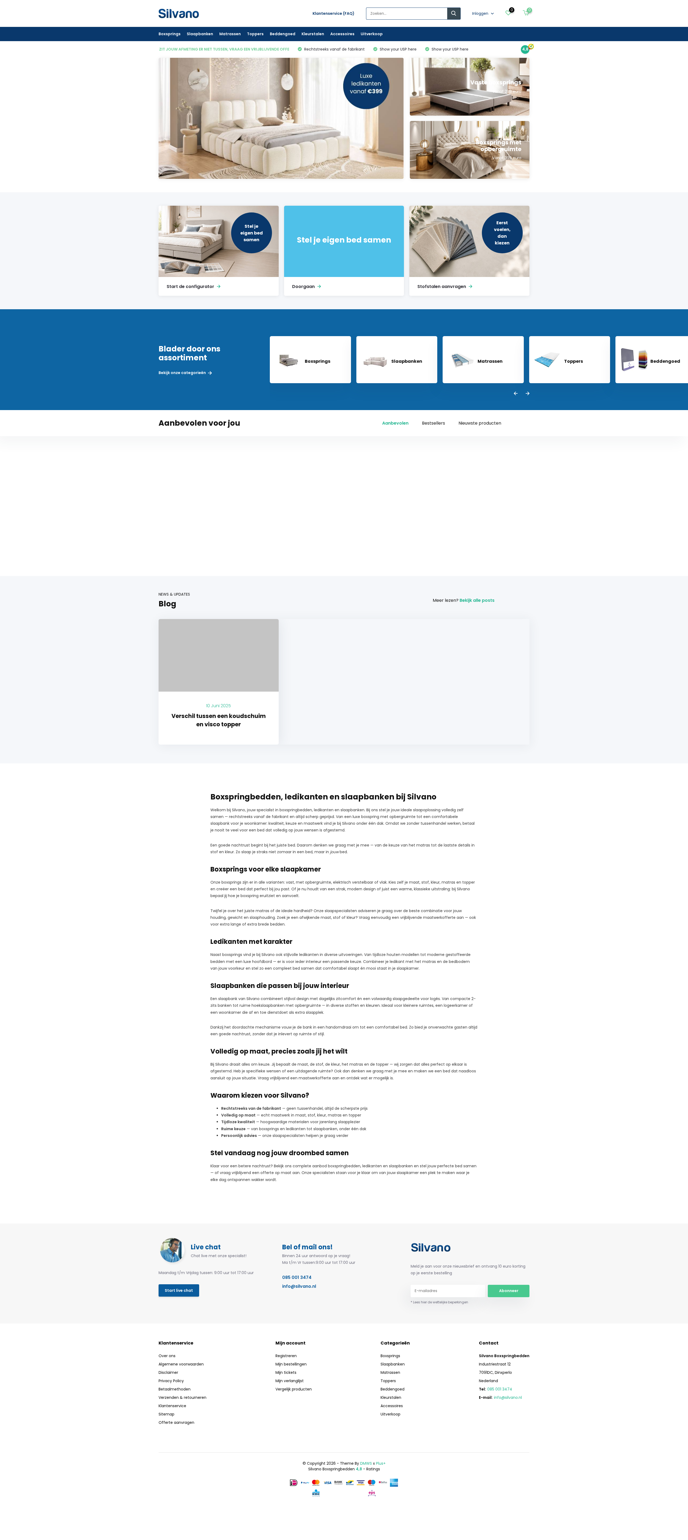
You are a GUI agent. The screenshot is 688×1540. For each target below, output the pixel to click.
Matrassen (230, 34)
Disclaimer (168, 1372)
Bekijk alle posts (477, 600)
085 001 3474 (296, 1277)
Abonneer (508, 1290)
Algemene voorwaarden (181, 1364)
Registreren (286, 1355)
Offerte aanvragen (176, 1422)
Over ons (167, 1355)
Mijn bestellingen (291, 1364)
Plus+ (381, 1463)
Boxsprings (170, 34)
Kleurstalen (313, 34)
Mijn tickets (285, 1372)
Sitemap (166, 1414)
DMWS (366, 1463)
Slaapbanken (200, 34)
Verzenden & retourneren (182, 1397)
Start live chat (179, 1290)
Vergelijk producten (293, 1389)
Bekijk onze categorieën (183, 373)
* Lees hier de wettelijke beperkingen (439, 1302)
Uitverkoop (372, 34)
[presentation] (516, 394)
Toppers (255, 34)
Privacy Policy (171, 1380)
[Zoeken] (454, 14)
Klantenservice (172, 1406)
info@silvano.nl (299, 1286)
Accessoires (342, 34)
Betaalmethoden (175, 1389)
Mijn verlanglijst (289, 1380)
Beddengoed (282, 34)
